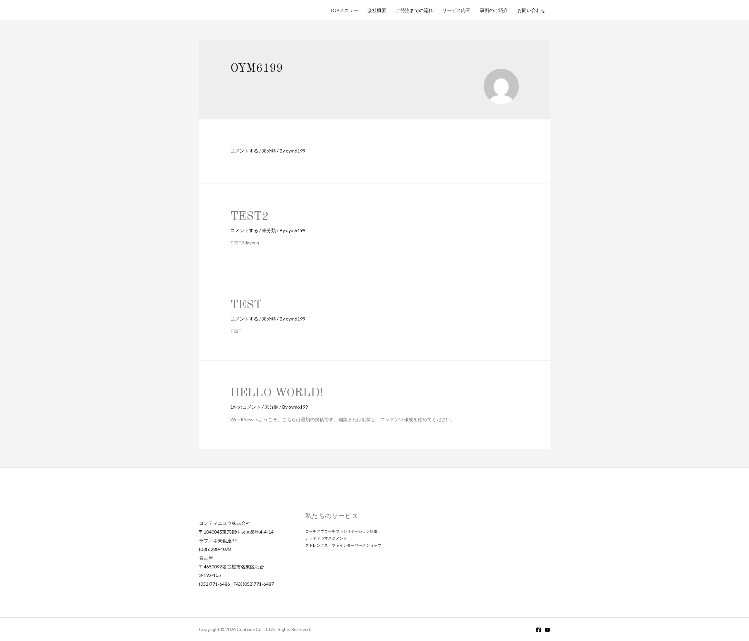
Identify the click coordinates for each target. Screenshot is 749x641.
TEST (246, 305)
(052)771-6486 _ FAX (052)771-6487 (236, 584)
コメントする (244, 150)
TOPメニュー (344, 10)
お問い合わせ (531, 10)
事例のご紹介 (494, 10)
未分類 (269, 150)
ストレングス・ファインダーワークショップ (343, 545)
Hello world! (276, 393)
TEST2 (249, 217)
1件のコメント (245, 406)
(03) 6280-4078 (215, 549)
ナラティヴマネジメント (326, 538)
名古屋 (208, 558)
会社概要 (376, 10)
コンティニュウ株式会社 (224, 523)
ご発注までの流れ (414, 10)
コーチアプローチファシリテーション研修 (341, 531)
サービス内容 (456, 10)
